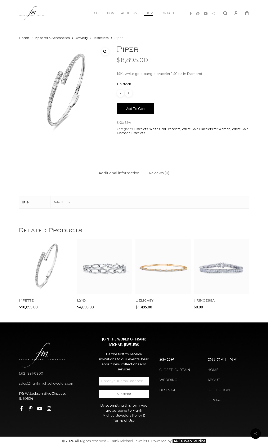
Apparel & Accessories (52, 38)
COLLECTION (218, 390)
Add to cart (135, 108)
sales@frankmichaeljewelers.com (46, 383)
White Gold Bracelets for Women (206, 129)
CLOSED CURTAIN (174, 370)
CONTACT (215, 400)
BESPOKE (167, 390)
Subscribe (124, 394)
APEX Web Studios (189, 441)
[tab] (119, 173)
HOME (213, 370)
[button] (105, 51)
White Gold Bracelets (164, 129)
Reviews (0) (159, 173)
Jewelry (82, 38)
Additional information (119, 173)
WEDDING (168, 380)
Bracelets (101, 38)
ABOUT (213, 380)
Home (24, 38)
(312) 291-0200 (31, 373)
